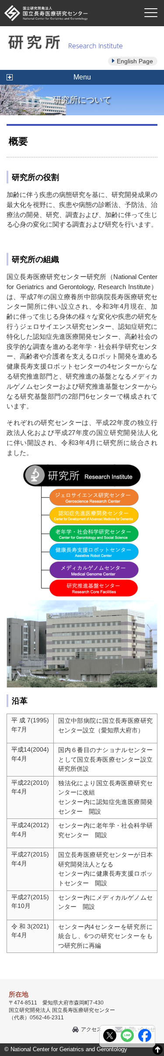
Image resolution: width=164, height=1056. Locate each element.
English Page (135, 61)
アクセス (91, 1029)
